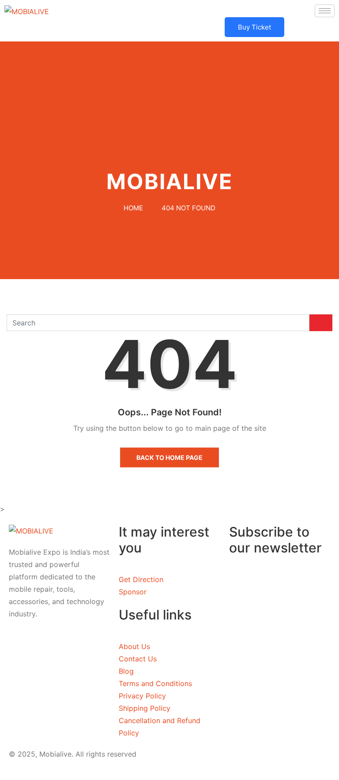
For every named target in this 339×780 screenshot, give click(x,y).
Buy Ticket (254, 27)
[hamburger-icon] (325, 10)
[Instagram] (59, 667)
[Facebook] (59, 646)
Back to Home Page (169, 457)
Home (133, 208)
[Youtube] (59, 688)
